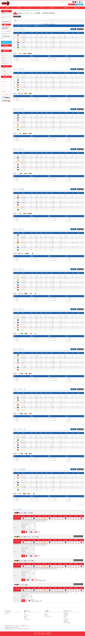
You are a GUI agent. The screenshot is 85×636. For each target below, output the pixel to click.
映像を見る (73, 309)
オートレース (4, 55)
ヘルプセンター (67, 2)
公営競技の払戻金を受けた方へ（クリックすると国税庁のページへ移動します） (17, 628)
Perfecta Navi (4, 81)
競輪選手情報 (66, 613)
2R (22, 20)
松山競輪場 (23, 10)
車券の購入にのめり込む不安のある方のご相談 (12, 627)
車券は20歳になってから (6, 33)
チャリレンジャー (5, 89)
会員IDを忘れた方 (4, 28)
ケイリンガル (4, 86)
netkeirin (3, 84)
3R (24, 20)
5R (29, 20)
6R (49, 587)
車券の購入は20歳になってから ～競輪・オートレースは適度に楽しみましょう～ (18, 625)
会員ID (3, 13)
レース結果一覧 (17, 16)
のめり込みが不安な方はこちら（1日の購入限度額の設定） (6, 36)
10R (41, 20)
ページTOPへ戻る (81, 64)
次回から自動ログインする (6, 22)
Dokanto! (3, 60)
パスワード (4, 17)
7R (34, 20)
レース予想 (3, 68)
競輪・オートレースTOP (17, 10)
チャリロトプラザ (4, 63)
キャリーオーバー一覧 (5, 73)
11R (44, 20)
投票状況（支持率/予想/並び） (78, 536)
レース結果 (3, 71)
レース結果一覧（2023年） (30, 10)
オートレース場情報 (5, 94)
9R (39, 20)
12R (47, 20)
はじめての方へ (61, 2)
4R (27, 20)
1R (19, 20)
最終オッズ (80, 309)
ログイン (7, 24)
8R (36, 20)
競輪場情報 (3, 91)
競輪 (25, 613)
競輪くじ (3, 58)
